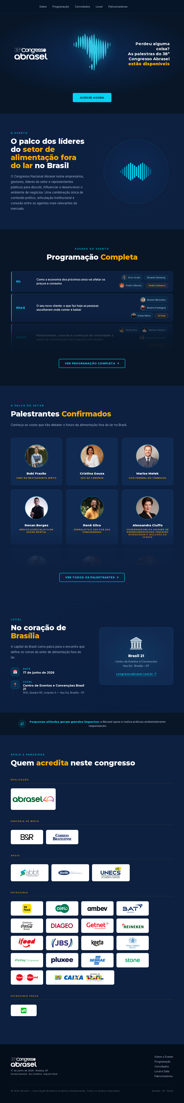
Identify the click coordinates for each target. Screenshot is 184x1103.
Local (99, 6)
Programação (60, 6)
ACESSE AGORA (92, 97)
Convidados (82, 6)
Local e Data (162, 1071)
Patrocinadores (118, 6)
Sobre (43, 6)
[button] (132, 277)
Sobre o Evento (164, 1056)
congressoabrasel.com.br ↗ (136, 673)
